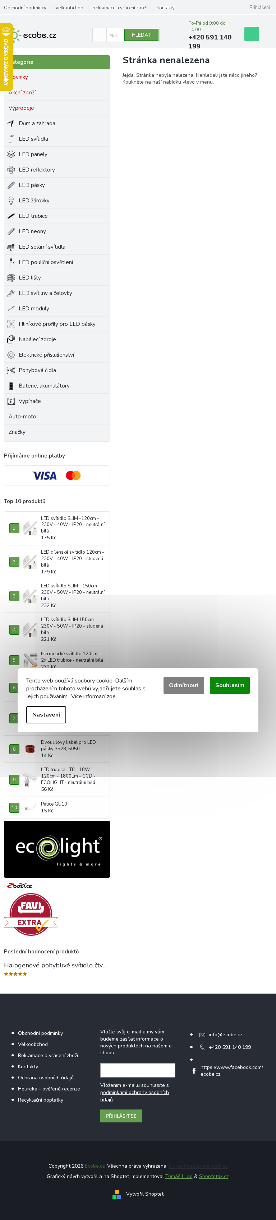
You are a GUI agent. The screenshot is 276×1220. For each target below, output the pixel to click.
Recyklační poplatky (40, 1100)
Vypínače (30, 401)
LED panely (33, 154)
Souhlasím (229, 685)
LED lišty (30, 277)
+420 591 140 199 (230, 1047)
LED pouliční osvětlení (46, 262)
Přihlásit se (121, 1116)
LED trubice (33, 216)
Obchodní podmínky (25, 8)
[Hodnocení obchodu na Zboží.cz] (20, 885)
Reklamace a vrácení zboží (119, 8)
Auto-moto (22, 416)
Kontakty (165, 8)
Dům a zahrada (37, 123)
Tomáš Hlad (179, 1176)
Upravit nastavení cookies (198, 1166)
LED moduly (34, 308)
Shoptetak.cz (214, 1176)
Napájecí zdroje (37, 339)
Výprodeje (21, 108)
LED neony (32, 231)
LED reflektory (37, 169)
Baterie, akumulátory (44, 385)
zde (111, 696)
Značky (17, 432)
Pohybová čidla (37, 370)
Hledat (141, 35)
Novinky (18, 77)
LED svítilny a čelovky (45, 293)
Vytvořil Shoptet (145, 1194)
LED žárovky (34, 200)
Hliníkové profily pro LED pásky (57, 324)
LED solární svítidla (42, 246)
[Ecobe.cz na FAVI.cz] (31, 914)
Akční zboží (22, 92)
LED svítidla (33, 138)
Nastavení (46, 715)
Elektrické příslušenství (46, 354)
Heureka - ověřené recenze (49, 1088)
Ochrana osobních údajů (46, 1077)
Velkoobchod (69, 8)
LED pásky (32, 185)
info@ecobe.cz (225, 1034)
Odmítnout (184, 685)
